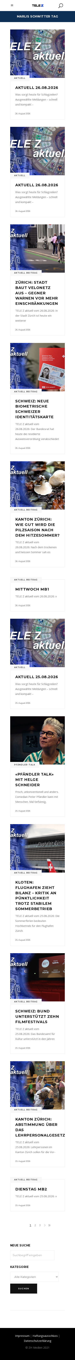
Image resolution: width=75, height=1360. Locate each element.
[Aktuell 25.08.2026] (37, 643)
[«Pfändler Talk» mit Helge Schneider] (37, 740)
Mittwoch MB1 (32, 589)
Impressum (22, 1336)
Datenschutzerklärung (37, 1341)
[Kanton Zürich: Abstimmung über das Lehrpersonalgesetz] (37, 1085)
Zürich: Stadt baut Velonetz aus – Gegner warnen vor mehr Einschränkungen (36, 293)
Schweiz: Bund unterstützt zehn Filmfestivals (37, 1016)
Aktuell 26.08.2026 (36, 87)
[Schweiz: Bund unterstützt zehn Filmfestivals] (37, 977)
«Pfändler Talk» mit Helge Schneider (34, 779)
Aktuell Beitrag (26, 273)
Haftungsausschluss (45, 1336)
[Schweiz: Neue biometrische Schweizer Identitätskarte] (37, 367)
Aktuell (19, 78)
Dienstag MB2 (31, 1189)
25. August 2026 (22, 703)
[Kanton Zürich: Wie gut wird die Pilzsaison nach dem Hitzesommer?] (37, 485)
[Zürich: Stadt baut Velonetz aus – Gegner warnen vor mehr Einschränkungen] (37, 248)
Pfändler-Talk (24, 765)
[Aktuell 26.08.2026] (37, 53)
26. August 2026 (22, 113)
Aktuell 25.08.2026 (36, 677)
